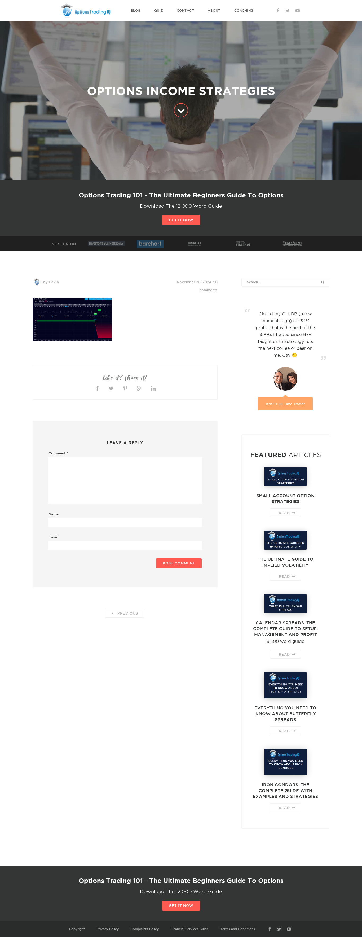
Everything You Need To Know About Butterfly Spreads (285, 713)
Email (53, 537)
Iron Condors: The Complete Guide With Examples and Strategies (285, 790)
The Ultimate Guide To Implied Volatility (286, 562)
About (214, 10)
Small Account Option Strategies (285, 498)
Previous (127, 613)
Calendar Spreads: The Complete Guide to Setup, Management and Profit (285, 628)
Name (53, 514)
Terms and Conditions (237, 929)
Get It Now (181, 220)
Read (285, 513)
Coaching (243, 10)
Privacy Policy (107, 929)
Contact (185, 10)
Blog (135, 10)
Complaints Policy (144, 929)
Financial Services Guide (189, 929)
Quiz (158, 10)
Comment (58, 453)
